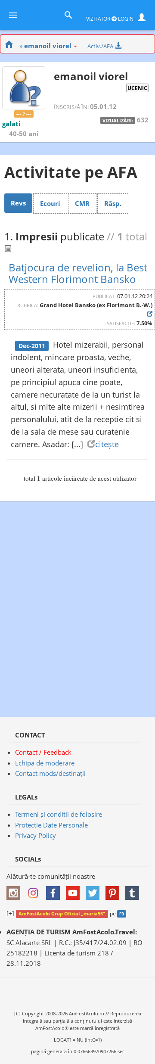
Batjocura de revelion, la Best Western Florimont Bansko (78, 273)
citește (107, 444)
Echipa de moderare (44, 763)
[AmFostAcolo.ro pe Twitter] (95, 890)
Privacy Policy (35, 835)
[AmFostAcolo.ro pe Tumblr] (134, 890)
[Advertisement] (77, 604)
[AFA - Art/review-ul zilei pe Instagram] (15, 890)
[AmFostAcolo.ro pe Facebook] (55, 890)
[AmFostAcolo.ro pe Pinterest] (114, 890)
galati (11, 123)
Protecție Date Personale (51, 825)
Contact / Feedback (43, 752)
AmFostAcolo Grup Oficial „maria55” (62, 914)
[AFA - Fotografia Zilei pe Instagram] (35, 890)
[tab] (18, 202)
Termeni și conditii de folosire (58, 814)
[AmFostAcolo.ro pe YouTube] (75, 890)
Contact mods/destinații (50, 773)
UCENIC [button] (137, 87)
